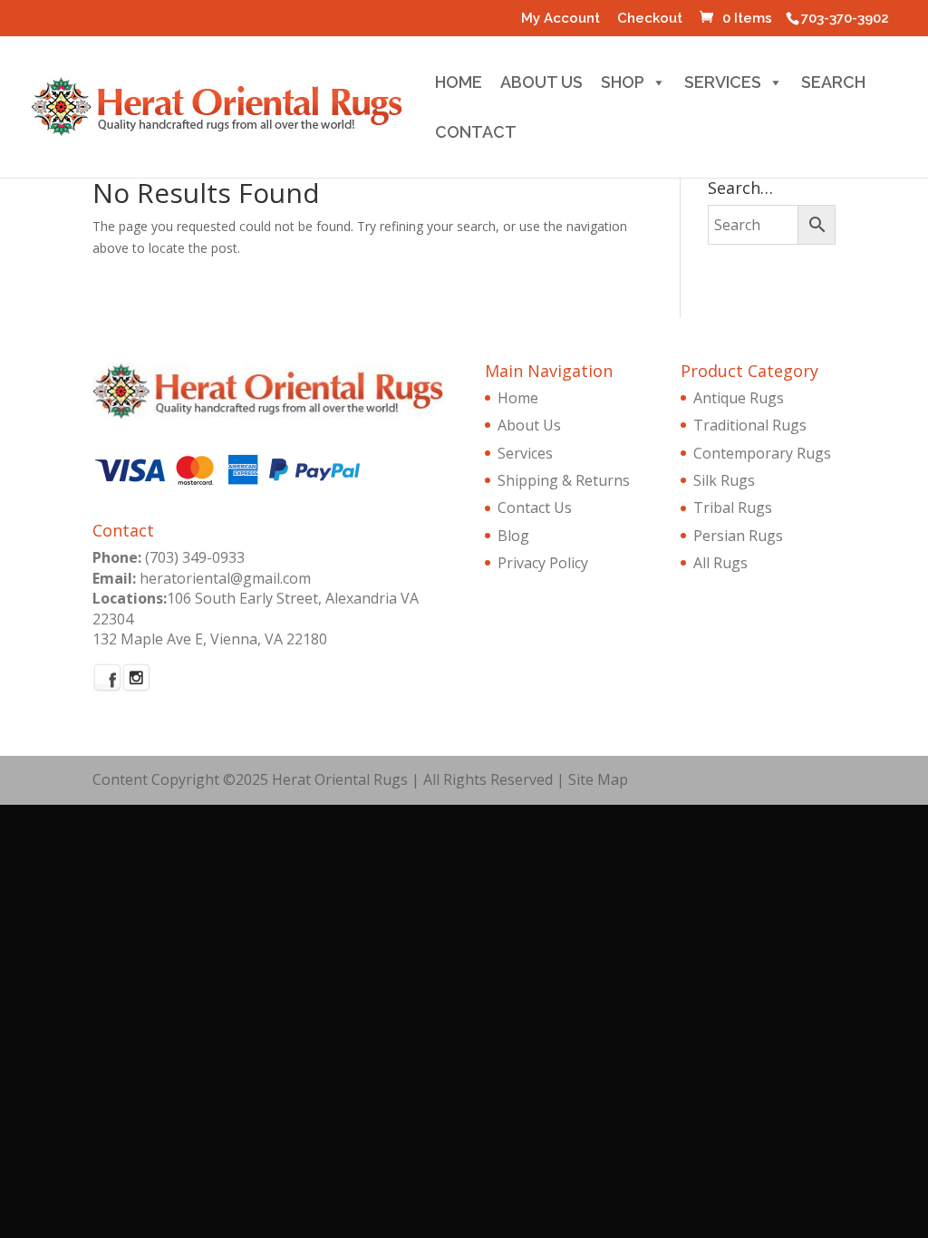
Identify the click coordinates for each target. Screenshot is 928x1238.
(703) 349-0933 (195, 557)
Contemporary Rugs (762, 453)
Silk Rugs (724, 480)
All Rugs (720, 563)
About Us (541, 85)
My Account (560, 19)
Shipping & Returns (564, 480)
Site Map (598, 779)
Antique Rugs (738, 398)
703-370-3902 (845, 18)
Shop (622, 85)
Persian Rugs (738, 536)
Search (833, 85)
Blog (513, 536)
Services (722, 85)
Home (458, 85)
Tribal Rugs (732, 507)
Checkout (649, 19)
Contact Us (535, 507)
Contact (476, 134)
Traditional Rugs (750, 425)
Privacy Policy (543, 563)
